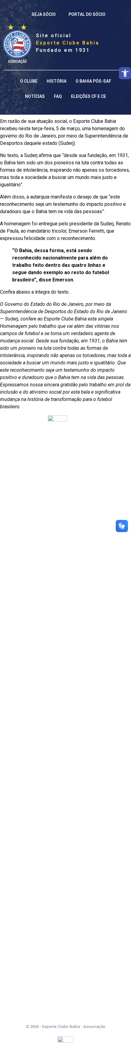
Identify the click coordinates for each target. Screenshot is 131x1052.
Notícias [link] (35, 96)
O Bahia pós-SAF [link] (93, 81)
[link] (125, 73)
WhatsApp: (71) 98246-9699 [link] (65, 997)
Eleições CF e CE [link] (88, 96)
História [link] (56, 81)
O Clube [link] (28, 81)
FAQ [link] (58, 96)
